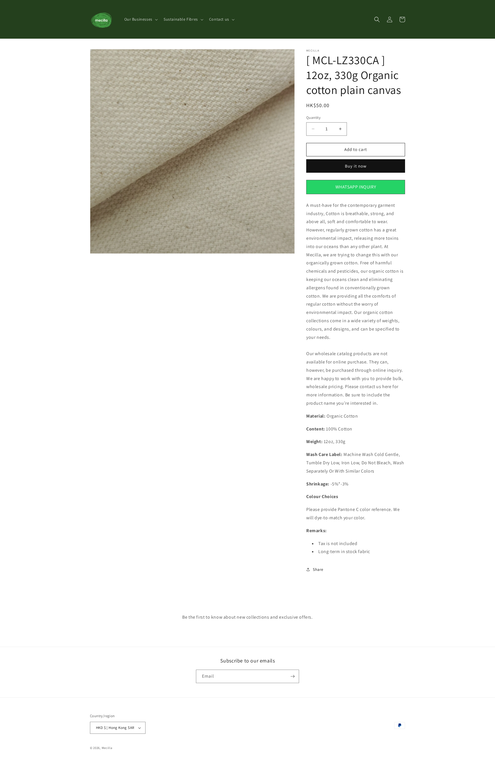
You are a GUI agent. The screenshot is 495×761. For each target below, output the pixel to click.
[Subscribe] (292, 676)
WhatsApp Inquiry (355, 187)
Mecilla (107, 748)
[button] (140, 19)
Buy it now (356, 166)
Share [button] (318, 569)
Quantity (313, 117)
